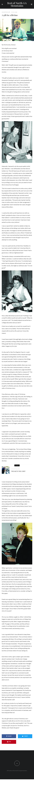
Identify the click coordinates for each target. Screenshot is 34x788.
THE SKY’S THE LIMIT (18, 471)
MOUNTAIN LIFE (6, 12)
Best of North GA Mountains (17, 4)
